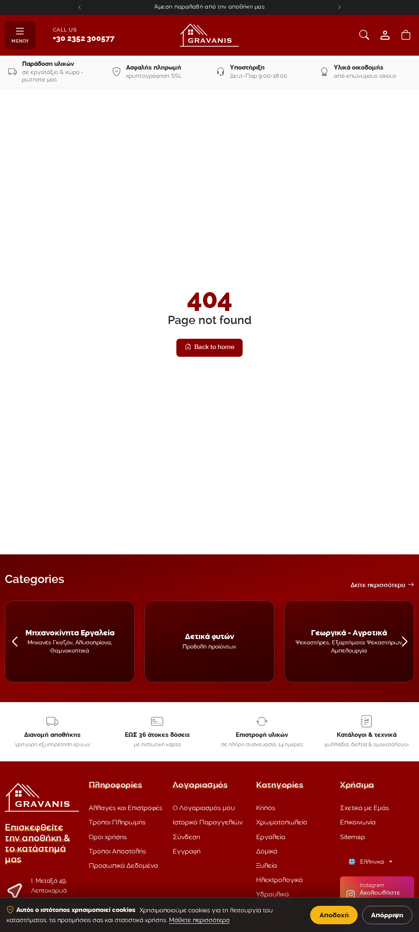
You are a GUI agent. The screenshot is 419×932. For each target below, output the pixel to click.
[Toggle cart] (406, 35)
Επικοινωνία (358, 822)
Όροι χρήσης (108, 837)
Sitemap (352, 837)
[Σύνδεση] (385, 35)
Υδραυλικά (272, 894)
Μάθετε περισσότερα (199, 920)
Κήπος (265, 808)
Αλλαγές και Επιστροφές (125, 808)
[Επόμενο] (339, 7)
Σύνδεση (186, 837)
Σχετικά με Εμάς (364, 808)
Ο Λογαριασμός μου (204, 808)
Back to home (214, 347)
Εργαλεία (270, 837)
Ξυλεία (266, 865)
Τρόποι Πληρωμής (117, 822)
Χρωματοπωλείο (281, 822)
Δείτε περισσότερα (378, 586)
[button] (14, 642)
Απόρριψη (387, 915)
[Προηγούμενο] (79, 7)
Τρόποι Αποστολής (117, 851)
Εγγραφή (186, 851)
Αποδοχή (334, 915)
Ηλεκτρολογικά (279, 880)
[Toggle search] (364, 35)
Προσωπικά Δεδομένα (123, 865)
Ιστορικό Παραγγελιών (208, 822)
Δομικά (266, 851)
